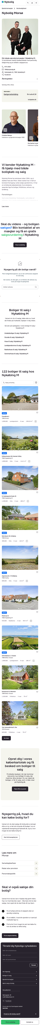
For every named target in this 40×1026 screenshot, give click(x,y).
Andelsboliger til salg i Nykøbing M (16, 333)
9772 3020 (7, 67)
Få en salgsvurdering (10, 935)
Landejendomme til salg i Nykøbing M (17, 345)
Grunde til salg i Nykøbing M (14, 337)
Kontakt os (29, 1022)
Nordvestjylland (21, 8)
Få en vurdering (10, 1022)
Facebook (7, 75)
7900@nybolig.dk (9, 69)
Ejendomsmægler (7, 8)
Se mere (6, 738)
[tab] (18, 409)
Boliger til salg (7, 975)
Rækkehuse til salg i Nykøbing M (15, 349)
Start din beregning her (11, 837)
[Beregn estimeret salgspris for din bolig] (35, 287)
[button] (5, 206)
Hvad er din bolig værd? (12, 1014)
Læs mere (5, 1008)
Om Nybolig (6, 971)
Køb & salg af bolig (8, 983)
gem (37, 413)
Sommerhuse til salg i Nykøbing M (16, 354)
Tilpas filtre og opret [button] (20, 789)
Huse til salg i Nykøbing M (13, 341)
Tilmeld (33, 965)
